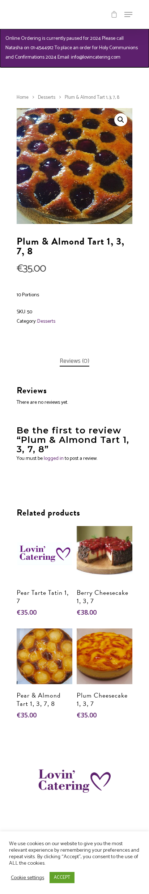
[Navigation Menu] (128, 14)
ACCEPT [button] (62, 877)
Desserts (46, 97)
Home (23, 97)
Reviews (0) (74, 361)
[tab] (74, 361)
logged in (54, 458)
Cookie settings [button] (27, 877)
